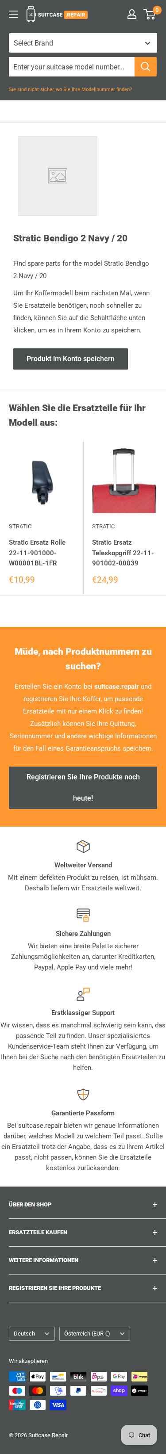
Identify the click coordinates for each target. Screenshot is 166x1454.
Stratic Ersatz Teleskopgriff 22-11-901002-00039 (123, 552)
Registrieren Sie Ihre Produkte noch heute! (83, 787)
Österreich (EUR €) (87, 1333)
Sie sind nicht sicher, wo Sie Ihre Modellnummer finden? (70, 89)
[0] (149, 14)
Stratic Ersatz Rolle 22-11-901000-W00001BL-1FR (37, 552)
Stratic (20, 526)
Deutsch (24, 1333)
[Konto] (131, 14)
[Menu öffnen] (13, 14)
